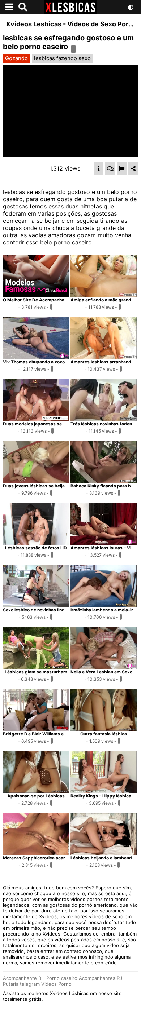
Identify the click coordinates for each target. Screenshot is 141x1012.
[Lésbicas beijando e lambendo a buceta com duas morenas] (103, 852)
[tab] (98, 168)
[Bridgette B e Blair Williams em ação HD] (36, 728)
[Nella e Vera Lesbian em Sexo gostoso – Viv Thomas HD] (103, 666)
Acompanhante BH (24, 978)
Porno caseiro (61, 978)
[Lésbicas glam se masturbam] (36, 666)
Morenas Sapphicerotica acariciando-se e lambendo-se (61, 858)
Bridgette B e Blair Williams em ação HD (44, 734)
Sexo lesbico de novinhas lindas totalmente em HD (56, 610)
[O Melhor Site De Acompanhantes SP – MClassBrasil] (36, 294)
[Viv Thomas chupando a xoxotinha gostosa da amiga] (36, 356)
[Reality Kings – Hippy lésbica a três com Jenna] (103, 790)
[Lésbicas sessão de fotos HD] (36, 542)
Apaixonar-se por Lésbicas (36, 796)
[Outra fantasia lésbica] (103, 728)
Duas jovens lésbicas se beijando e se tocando (52, 486)
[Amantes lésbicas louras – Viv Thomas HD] (103, 542)
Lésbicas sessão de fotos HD (36, 548)
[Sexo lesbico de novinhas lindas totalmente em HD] (36, 604)
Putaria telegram (21, 984)
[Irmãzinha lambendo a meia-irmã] (103, 604)
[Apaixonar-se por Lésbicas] (36, 790)
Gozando (16, 58)
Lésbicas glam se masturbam (36, 672)
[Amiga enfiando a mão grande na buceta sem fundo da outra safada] (103, 294)
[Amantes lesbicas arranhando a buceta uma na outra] (103, 356)
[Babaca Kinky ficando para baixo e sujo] (103, 480)
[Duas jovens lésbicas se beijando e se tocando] (36, 480)
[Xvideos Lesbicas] (70, 12)
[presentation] (98, 168)
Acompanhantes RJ (100, 978)
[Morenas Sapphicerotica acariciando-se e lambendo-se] (36, 852)
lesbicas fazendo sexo (62, 58)
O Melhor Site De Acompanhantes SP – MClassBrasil (58, 299)
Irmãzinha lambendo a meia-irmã (105, 610)
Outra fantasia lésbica (103, 734)
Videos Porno (56, 984)
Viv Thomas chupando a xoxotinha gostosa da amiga (58, 361)
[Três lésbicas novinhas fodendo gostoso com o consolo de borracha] (103, 418)
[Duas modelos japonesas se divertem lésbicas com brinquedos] (36, 418)
